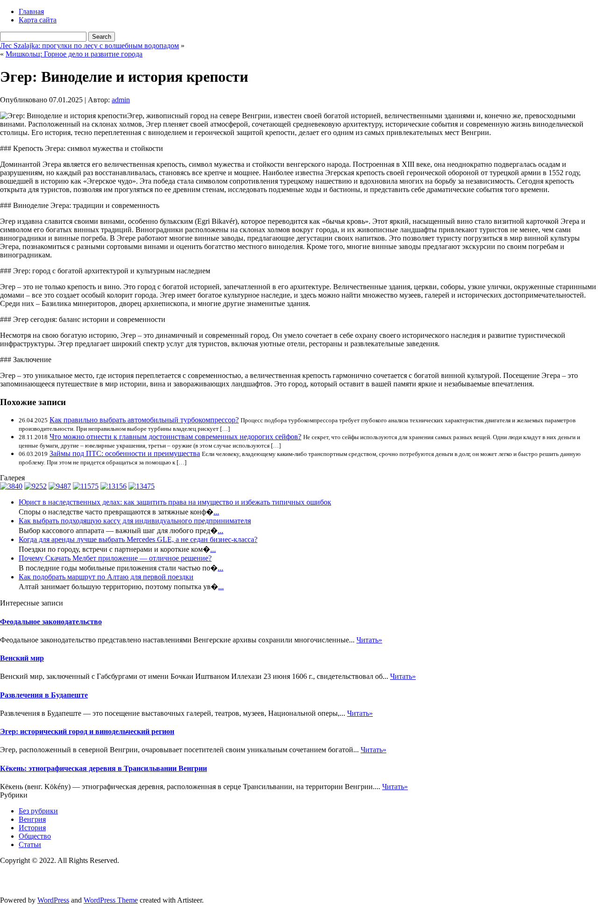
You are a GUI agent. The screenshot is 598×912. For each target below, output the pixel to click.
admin (121, 100)
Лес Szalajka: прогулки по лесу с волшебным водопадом (89, 46)
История (32, 828)
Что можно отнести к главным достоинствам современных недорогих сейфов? (175, 437)
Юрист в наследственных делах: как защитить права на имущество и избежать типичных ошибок (175, 502)
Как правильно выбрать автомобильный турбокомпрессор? (144, 420)
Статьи (30, 844)
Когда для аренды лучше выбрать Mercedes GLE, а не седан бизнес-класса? (138, 539)
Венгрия (32, 819)
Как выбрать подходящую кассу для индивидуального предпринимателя (135, 521)
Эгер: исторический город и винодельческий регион (87, 731)
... (216, 512)
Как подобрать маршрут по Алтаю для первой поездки (106, 577)
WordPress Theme (111, 900)
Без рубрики (38, 811)
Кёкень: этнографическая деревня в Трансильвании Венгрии (103, 768)
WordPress (53, 900)
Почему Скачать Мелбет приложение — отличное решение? (115, 558)
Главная (31, 11)
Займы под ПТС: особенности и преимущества (125, 453)
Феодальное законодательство (51, 622)
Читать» (369, 640)
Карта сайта (38, 20)
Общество (35, 836)
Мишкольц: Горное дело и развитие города (74, 54)
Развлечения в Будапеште (44, 695)
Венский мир (22, 658)
